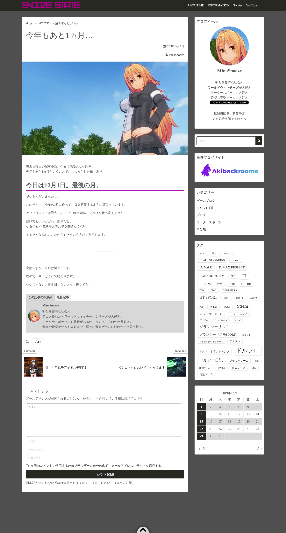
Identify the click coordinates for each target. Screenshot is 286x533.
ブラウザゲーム (238, 360)
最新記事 (63, 297)
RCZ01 (227, 307)
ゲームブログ (206, 200)
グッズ (237, 320)
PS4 (201, 307)
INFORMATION (219, 5)
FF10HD (246, 284)
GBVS (213, 290)
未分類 (201, 229)
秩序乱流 (221, 368)
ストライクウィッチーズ (211, 342)
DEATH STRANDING (212, 260)
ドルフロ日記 (206, 208)
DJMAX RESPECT (232, 267)
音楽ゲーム (206, 374)
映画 (257, 361)
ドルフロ (247, 350)
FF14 (201, 290)
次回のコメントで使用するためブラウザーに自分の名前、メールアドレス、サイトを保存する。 (97, 465)
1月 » (258, 448)
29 (201, 436)
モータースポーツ (209, 222)
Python (213, 306)
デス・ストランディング (214, 351)
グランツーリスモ (214, 327)
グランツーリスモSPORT (217, 334)
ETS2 (233, 276)
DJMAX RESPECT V (211, 276)
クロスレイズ (221, 320)
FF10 (232, 284)
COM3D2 (227, 254)
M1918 (239, 298)
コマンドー (247, 335)
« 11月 (201, 448)
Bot (214, 253)
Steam (242, 306)
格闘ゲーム (204, 368)
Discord (236, 260)
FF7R (219, 284)
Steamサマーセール (211, 314)
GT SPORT (208, 297)
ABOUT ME (195, 5)
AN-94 (202, 254)
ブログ (38, 341)
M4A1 (227, 298)
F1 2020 (205, 284)
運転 (254, 368)
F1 (244, 275)
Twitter (237, 5)
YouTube (251, 5)
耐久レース (239, 367)
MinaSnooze (176, 54)
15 (201, 421)
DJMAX (205, 267)
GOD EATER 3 (230, 290)
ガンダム (203, 320)
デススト (235, 341)
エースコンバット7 (238, 314)
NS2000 (253, 298)
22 (201, 429)
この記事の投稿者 (40, 297)
